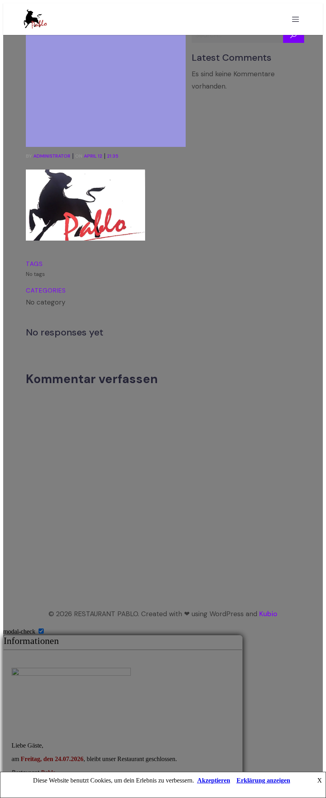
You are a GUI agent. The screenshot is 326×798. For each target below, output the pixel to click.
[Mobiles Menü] (295, 19)
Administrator (51, 156)
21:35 (112, 156)
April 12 (93, 156)
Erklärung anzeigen (263, 780)
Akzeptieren (213, 780)
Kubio (268, 613)
